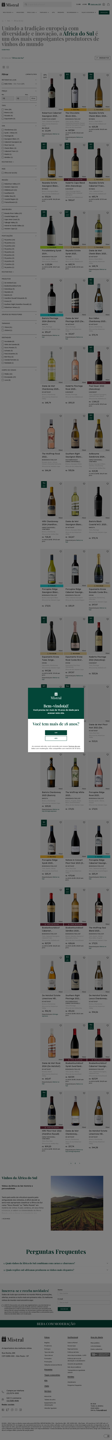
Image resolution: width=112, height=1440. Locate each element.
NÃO (56, 738)
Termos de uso (74, 746)
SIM (56, 732)
